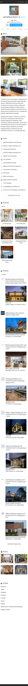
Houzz (2, 601)
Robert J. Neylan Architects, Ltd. (14, 412)
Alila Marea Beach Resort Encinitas (15, 334)
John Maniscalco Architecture (13, 480)
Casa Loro (8, 302)
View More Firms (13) (14, 195)
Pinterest (3, 595)
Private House (22, 347)
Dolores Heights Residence (13, 503)
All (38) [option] (4, 274)
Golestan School (10, 402)
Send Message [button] (16, 25)
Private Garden (14, 283)
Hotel (13, 315)
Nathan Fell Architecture (12, 446)
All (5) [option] (3, 206)
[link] (7, 217)
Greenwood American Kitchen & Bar (15, 537)
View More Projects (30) (14, 544)
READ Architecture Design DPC (14, 345)
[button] (7, 558)
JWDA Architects (10, 313)
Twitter (2, 589)
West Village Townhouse (12, 368)
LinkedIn (3, 598)
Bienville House (10, 469)
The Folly (8, 435)
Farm (20, 283)
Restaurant (21, 515)
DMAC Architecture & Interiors (13, 513)
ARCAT (3, 604)
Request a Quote (5, 609)
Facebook (3, 586)
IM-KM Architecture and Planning (14, 279)
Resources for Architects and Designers (12, 606)
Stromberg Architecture (12, 379)
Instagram (3, 592)
